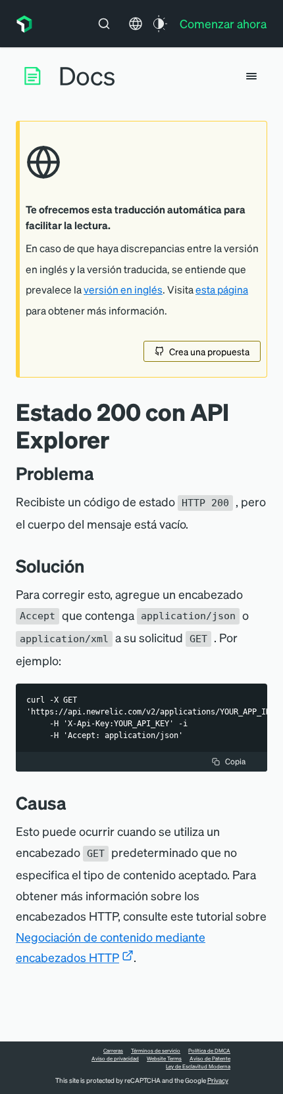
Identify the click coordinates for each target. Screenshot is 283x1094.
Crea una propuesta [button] (209, 351)
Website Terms (164, 1058)
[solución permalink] (90, 566)
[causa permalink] (73, 803)
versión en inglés (123, 289)
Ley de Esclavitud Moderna (198, 1066)
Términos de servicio (155, 1050)
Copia (235, 761)
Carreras (113, 1050)
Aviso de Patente (210, 1058)
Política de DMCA (209, 1050)
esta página (221, 289)
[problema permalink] (100, 473)
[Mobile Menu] (251, 76)
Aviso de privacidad (115, 1058)
